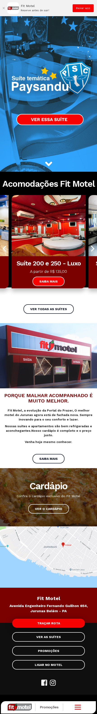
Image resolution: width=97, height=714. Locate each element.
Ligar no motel (48, 665)
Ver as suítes (48, 637)
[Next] (92, 249)
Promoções (49, 707)
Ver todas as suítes (48, 309)
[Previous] (5, 249)
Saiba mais (48, 281)
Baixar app (83, 8)
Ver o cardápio (48, 509)
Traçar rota (48, 623)
